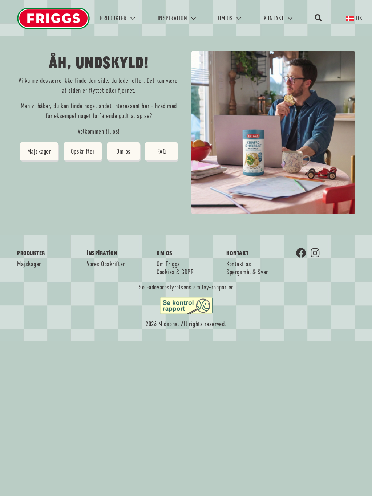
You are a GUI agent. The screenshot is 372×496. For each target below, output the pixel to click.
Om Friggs (168, 264)
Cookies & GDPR (175, 272)
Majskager (39, 151)
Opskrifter (82, 151)
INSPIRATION (173, 18)
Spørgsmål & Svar (247, 272)
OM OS (226, 18)
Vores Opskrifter (106, 264)
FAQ (161, 151)
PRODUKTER (114, 18)
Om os (123, 151)
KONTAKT (275, 18)
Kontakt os (238, 264)
